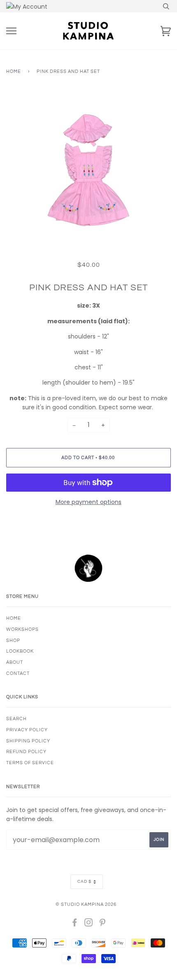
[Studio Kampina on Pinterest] (102, 924)
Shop (13, 640)
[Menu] (11, 31)
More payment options (88, 502)
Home (13, 71)
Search (16, 718)
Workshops (22, 629)
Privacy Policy (27, 730)
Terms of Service (30, 763)
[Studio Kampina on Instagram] (88, 924)
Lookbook (20, 651)
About (14, 662)
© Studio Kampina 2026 (86, 904)
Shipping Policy (28, 741)
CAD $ (84, 882)
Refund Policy (26, 751)
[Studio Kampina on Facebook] (74, 924)
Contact (18, 673)
